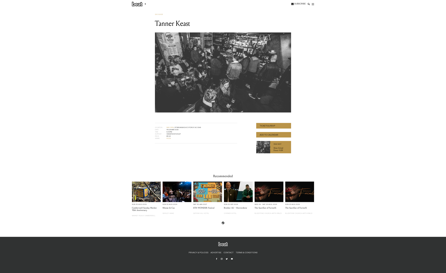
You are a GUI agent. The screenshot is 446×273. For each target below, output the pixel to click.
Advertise (216, 253)
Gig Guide (159, 14)
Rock (169, 138)
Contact (229, 253)
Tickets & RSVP (267, 126)
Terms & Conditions (246, 253)
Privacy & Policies (198, 253)
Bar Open (170, 127)
